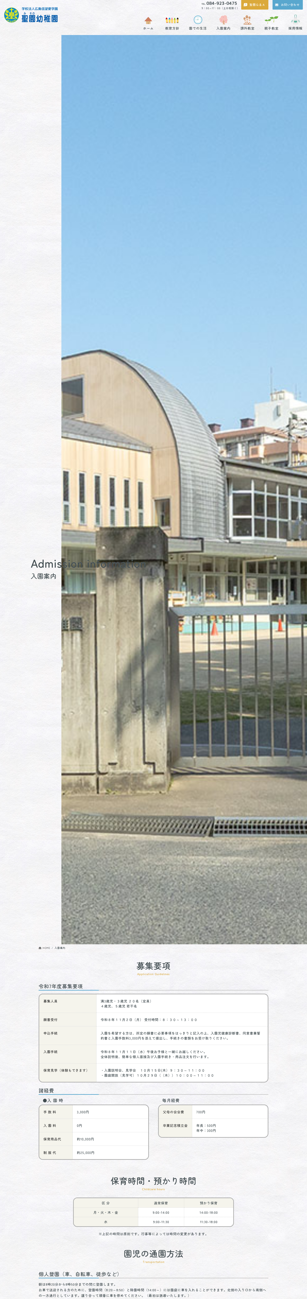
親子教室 (271, 28)
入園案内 (223, 28)
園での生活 (198, 28)
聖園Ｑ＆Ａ (257, 5)
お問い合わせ (290, 5)
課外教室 (247, 28)
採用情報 (295, 28)
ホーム (148, 28)
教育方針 (172, 28)
